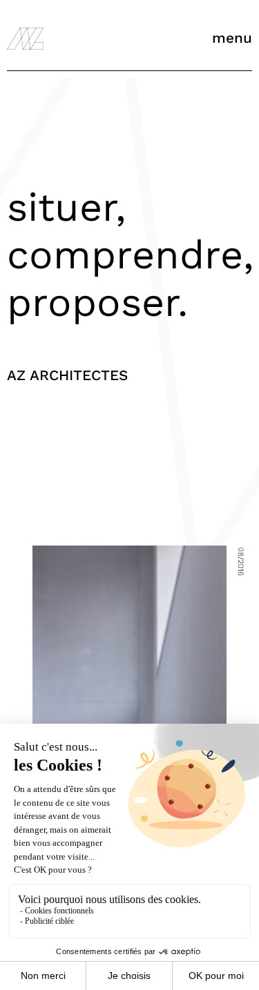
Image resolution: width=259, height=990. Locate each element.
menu (232, 38)
